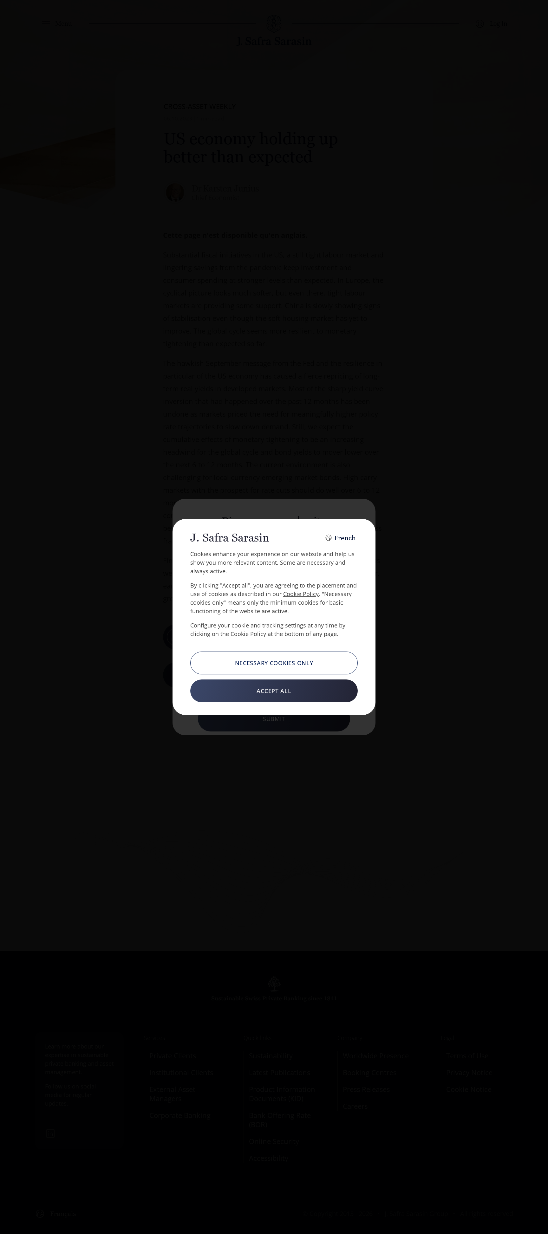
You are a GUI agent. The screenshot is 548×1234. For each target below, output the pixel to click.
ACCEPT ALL (274, 691)
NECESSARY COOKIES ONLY (274, 663)
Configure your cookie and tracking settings (248, 625)
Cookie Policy (301, 594)
